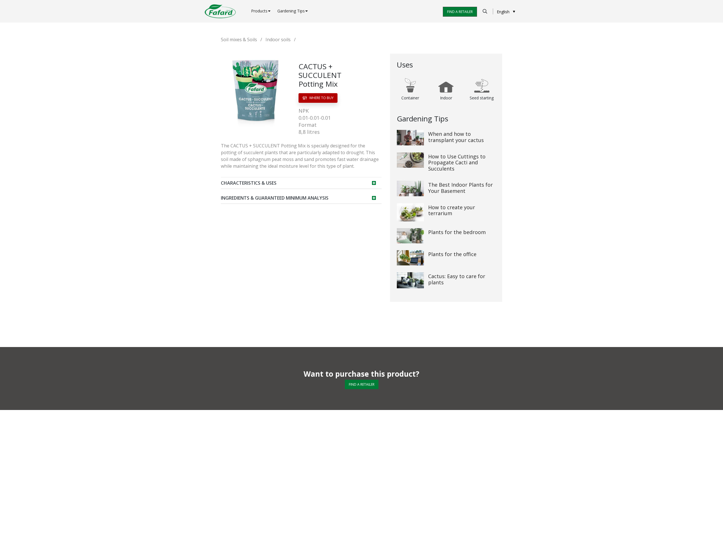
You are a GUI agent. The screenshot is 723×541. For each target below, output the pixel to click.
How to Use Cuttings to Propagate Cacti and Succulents (456, 162)
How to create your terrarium (451, 210)
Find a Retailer (460, 11)
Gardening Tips (291, 11)
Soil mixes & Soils (239, 39)
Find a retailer (361, 384)
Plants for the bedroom (457, 232)
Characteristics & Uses (248, 183)
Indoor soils (278, 39)
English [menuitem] (503, 11)
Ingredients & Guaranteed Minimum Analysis (274, 198)
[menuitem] (506, 11)
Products (259, 11)
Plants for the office (452, 254)
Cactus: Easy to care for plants (456, 279)
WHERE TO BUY (321, 97)
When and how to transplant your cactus (456, 136)
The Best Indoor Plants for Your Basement (460, 187)
